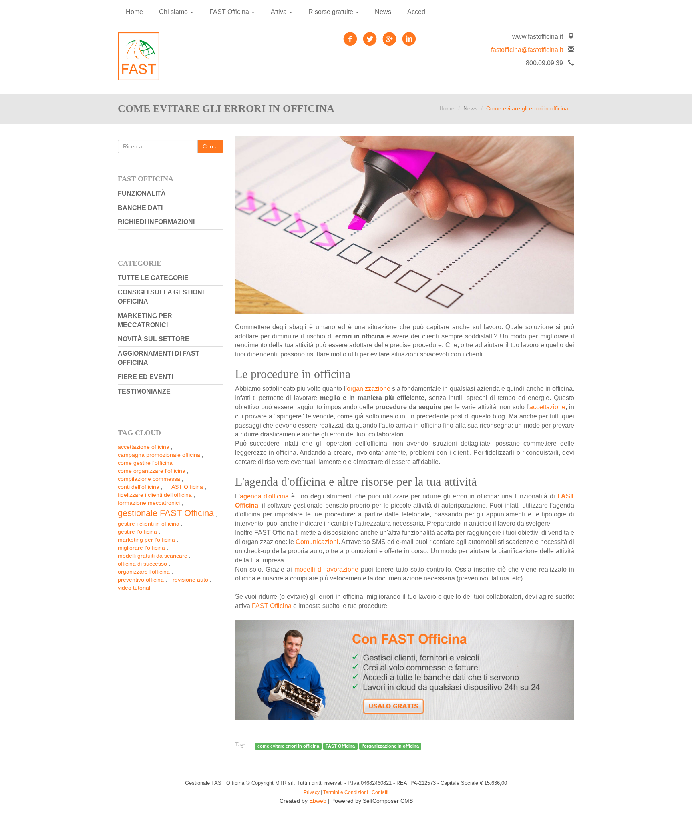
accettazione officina (143, 447)
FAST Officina (230, 11)
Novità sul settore (153, 339)
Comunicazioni (317, 541)
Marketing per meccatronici (145, 320)
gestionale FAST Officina (166, 513)
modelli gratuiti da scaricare (152, 555)
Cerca (210, 146)
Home (134, 11)
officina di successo (142, 563)
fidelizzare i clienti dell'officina (155, 495)
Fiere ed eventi (145, 377)
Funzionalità (142, 193)
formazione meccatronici (149, 503)
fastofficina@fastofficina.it (527, 49)
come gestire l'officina (145, 463)
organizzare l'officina (144, 571)
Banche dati (140, 207)
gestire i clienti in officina (148, 523)
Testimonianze (144, 391)
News (383, 11)
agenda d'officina (264, 496)
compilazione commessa (149, 479)
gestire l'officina (137, 531)
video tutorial (134, 587)
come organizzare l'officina (151, 471)
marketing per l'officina (146, 539)
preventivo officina (141, 579)
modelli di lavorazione (326, 569)
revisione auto (190, 579)
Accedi (417, 11)
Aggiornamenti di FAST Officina (158, 358)
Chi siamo (174, 11)
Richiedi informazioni (156, 221)
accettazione (547, 407)
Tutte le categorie (153, 277)
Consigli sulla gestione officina (162, 297)
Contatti (380, 792)
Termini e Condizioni (345, 792)
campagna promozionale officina (159, 455)
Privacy (312, 792)
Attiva (279, 11)
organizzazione (369, 388)
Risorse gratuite (331, 11)
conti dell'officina (138, 487)
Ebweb (317, 801)
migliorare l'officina (141, 547)
